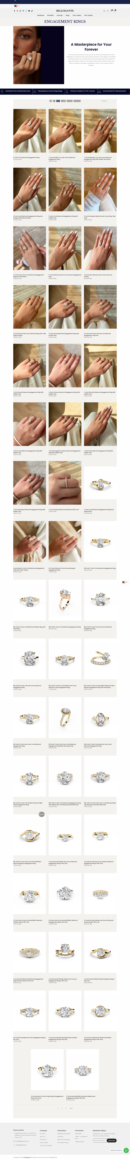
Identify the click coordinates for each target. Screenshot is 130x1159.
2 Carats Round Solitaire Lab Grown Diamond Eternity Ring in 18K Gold (98, 921)
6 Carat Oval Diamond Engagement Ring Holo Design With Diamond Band (28, 217)
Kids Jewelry (88, 15)
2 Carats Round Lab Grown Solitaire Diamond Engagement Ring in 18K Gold (98, 862)
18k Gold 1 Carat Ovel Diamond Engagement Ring (100, 568)
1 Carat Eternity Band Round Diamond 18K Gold (64, 509)
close (14, 0)
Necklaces (40, 15)
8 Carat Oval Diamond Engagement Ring (26, 157)
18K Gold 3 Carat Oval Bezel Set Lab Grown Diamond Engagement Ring (98, 745)
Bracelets (50, 15)
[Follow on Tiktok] (32, 11)
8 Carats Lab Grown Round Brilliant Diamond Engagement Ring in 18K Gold (63, 921)
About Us (42, 1136)
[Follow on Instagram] (20, 11)
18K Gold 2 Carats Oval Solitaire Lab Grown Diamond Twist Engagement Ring (62, 686)
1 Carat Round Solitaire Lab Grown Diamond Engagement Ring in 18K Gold (63, 862)
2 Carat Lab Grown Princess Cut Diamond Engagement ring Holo (97, 334)
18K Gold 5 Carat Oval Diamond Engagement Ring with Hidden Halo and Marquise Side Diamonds (65, 804)
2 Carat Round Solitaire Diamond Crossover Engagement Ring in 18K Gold (63, 980)
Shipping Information (63, 1134)
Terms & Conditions (46, 1145)
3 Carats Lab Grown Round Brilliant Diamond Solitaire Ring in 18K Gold (27, 921)
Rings (68, 15)
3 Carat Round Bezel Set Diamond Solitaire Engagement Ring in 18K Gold (97, 1038)
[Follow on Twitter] (17, 11)
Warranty (60, 1136)
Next (71, 1108)
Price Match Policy (63, 1142)
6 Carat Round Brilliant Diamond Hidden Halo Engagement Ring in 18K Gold (80, 1097)
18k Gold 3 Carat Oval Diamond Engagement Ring (65, 627)
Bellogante (53, 1157)
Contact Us (43, 1139)
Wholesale (78, 1134)
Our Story (43, 1134)
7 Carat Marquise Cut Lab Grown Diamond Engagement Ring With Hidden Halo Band (97, 158)
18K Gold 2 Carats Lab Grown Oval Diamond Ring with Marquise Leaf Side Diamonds (100, 804)
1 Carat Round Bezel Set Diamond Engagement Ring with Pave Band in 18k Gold (28, 980)
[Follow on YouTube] (29, 11)
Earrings (60, 15)
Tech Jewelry (77, 15)
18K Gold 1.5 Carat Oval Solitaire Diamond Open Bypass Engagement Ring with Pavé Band (99, 686)
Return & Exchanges (63, 1139)
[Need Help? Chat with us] (126, 1150)
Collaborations (79, 1142)
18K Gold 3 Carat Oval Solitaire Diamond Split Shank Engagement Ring (27, 804)
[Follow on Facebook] (14, 11)
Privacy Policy (44, 1142)
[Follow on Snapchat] (26, 11)
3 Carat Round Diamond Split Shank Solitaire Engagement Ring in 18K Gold (63, 1038)
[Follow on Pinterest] (23, 11)
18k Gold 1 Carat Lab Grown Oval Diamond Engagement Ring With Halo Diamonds (62, 745)
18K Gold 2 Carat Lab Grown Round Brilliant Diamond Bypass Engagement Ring (27, 862)
